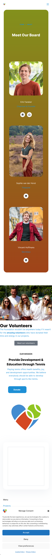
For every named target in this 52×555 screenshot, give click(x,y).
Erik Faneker (26, 102)
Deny (26, 539)
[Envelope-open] (29, 114)
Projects (7, 506)
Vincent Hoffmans (26, 247)
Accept (26, 532)
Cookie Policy (20, 552)
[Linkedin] (22, 114)
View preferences (26, 546)
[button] (48, 511)
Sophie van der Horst (26, 183)
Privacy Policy (31, 552)
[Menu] (48, 4)
